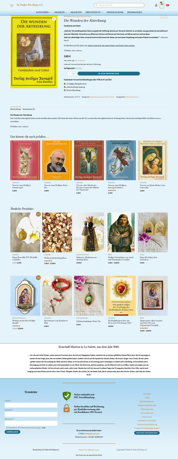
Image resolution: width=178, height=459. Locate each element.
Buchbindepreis (147, 401)
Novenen (76, 16)
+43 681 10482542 (95, 437)
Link (43, 428)
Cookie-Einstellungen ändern (147, 428)
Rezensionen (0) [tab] (29, 109)
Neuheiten (68, 16)
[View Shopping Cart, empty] (162, 5)
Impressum (147, 416)
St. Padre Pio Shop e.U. (30, 5)
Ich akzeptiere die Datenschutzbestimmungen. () (26, 428)
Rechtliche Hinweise (147, 420)
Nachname (9, 419)
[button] (49, 12)
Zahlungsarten (147, 409)
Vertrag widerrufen (147, 433)
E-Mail (8, 401)
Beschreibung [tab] (15, 109)
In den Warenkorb (108, 73)
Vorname (9, 410)
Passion (135, 97)
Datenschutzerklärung (147, 424)
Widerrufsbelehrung (147, 405)
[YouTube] (167, 5)
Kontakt (147, 393)
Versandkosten (80, 60)
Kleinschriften (85, 16)
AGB (147, 397)
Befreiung (129, 97)
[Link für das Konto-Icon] (156, 5)
